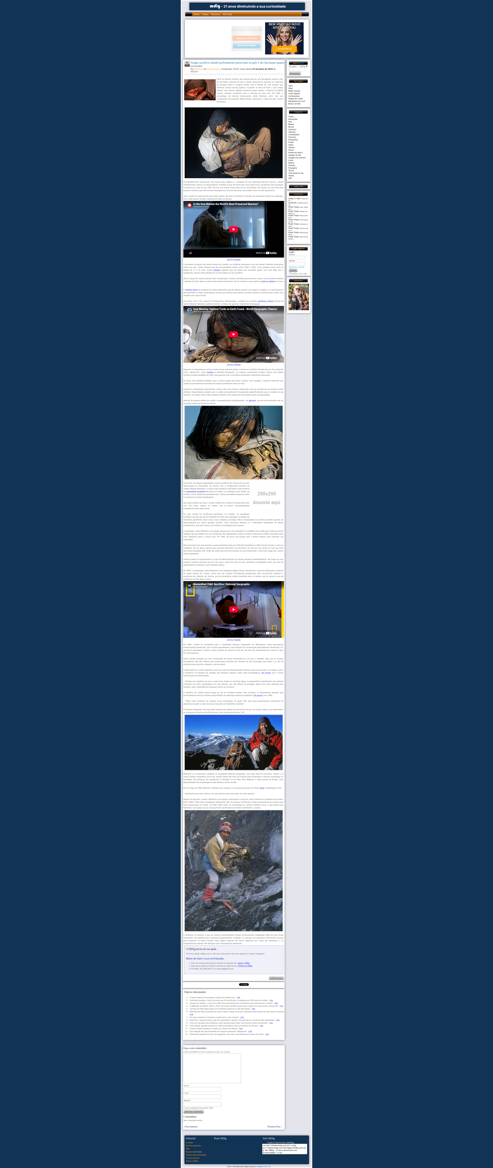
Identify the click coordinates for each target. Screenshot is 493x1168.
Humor (291, 150)
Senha (292, 260)
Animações (292, 119)
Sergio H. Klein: (294, 198)
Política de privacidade (196, 1155)
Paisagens (292, 168)
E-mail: (186, 1093)
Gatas (290, 145)
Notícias (291, 165)
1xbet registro (294, 93)
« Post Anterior (191, 1126)
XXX (290, 178)
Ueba (290, 86)
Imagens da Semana (297, 158)
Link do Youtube (233, 259)
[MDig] (215, 6)
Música (291, 163)
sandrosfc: (292, 203)
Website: (187, 1100)
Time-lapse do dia (296, 173)
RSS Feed (227, 14)
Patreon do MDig (245, 966)
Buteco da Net (294, 104)
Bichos (291, 127)
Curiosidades (213, 69)
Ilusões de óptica (295, 152)
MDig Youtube (294, 91)
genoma (252, 400)
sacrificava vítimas (265, 301)
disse (262, 788)
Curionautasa (293, 96)
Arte (290, 122)
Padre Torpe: (293, 207)
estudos (217, 270)
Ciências (291, 132)
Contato (189, 1142)
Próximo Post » (275, 1126)
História (291, 147)
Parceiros (215, 14)
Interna (301, 63)
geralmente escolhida (196, 491)
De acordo (266, 673)
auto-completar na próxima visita (199, 1108)
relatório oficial (191, 290)
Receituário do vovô (296, 101)
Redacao (199, 69)
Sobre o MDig (192, 1161)
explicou (210, 372)
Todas (290, 116)
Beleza (291, 124)
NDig (290, 88)
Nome (185, 1085)
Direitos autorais (193, 1145)
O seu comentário (206, 1052)
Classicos (292, 129)
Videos (291, 175)
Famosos (292, 137)
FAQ (187, 1148)
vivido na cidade (268, 281)
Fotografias (293, 140)
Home (196, 14)
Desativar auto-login (298, 274)
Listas (290, 160)
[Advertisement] (209, 38)
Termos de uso (192, 1158)
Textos (291, 170)
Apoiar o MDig (244, 963)
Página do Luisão (295, 98)
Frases (205, 14)
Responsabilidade (194, 1152)
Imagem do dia (294, 155)
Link (238, 997)
